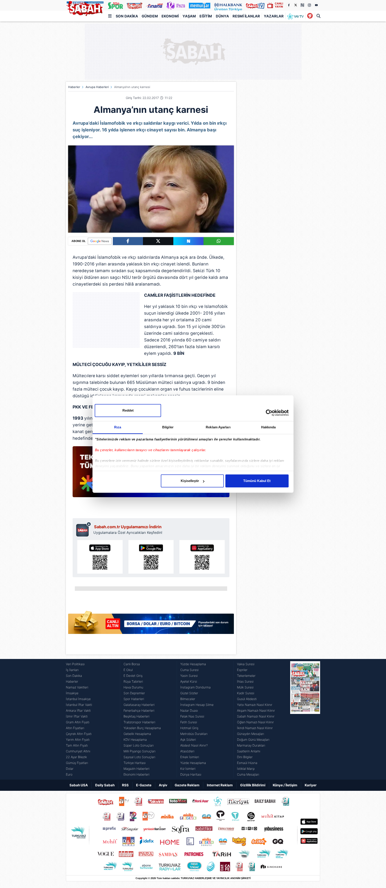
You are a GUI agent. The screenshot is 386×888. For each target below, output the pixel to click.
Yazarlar (274, 16)
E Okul (128, 670)
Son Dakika (127, 16)
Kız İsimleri (187, 768)
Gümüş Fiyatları (77, 763)
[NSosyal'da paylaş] (188, 241)
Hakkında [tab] (268, 427)
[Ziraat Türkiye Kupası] (310, 16)
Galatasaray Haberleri (139, 705)
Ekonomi (170, 16)
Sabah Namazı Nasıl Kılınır (256, 716)
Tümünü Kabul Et (257, 481)
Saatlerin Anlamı (248, 751)
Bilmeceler (187, 699)
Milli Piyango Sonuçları (139, 751)
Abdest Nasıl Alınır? (194, 745)
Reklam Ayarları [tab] (218, 427)
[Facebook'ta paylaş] (128, 241)
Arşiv (163, 785)
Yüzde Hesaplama (193, 664)
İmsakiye (72, 693)
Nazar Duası (189, 710)
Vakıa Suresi (245, 664)
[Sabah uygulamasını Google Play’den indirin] (151, 557)
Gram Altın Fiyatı (77, 722)
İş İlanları (72, 670)
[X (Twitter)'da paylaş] (158, 241)
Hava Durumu (133, 687)
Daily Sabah (105, 785)
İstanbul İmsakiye (78, 699)
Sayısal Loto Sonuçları (139, 757)
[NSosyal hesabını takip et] (302, 5)
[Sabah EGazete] (305, 719)
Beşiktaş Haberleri (136, 716)
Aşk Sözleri (188, 739)
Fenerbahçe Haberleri (139, 710)
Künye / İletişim (285, 785)
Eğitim (205, 16)
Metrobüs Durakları (194, 734)
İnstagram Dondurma (195, 687)
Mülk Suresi (245, 687)
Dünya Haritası (190, 774)
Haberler (74, 87)
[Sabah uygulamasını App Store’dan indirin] (100, 557)
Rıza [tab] (117, 427)
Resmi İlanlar (246, 16)
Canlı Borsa (132, 664)
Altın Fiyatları (75, 728)
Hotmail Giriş (189, 728)
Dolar (69, 768)
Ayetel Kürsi (188, 681)
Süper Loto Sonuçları (139, 745)
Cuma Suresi (189, 670)
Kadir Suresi (245, 693)
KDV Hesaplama (135, 739)
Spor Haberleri (134, 699)
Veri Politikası (75, 664)
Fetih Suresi (188, 722)
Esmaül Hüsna (247, 763)
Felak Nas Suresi (192, 716)
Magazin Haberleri (136, 768)
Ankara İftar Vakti (78, 710)
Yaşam (189, 16)
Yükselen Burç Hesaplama (142, 728)
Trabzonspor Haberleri (139, 722)
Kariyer (311, 785)
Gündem (150, 16)
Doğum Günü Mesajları (253, 739)
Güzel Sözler (189, 693)
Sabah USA (78, 785)
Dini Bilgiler (245, 757)
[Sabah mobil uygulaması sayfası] (83, 529)
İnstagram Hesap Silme (197, 705)
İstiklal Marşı (246, 768)
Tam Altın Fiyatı (77, 745)
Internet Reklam (220, 785)
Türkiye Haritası (135, 763)
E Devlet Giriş (133, 676)
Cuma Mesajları (248, 774)
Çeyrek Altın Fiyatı (79, 734)
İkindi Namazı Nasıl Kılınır (255, 728)
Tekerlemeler (246, 676)
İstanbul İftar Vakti (79, 705)
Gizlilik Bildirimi (252, 785)
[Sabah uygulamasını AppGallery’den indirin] (202, 557)
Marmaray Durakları (251, 745)
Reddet (128, 410)
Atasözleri (187, 751)
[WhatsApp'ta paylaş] (218, 241)
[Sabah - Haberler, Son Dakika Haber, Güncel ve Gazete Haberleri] (85, 7)
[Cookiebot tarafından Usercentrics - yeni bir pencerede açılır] (269, 412)
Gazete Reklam (187, 785)
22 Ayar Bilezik (76, 757)
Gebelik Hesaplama (137, 734)
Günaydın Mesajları (250, 734)
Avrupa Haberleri (97, 87)
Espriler (242, 670)
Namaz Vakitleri (77, 687)
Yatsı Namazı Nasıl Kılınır (254, 705)
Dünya (222, 16)
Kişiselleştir (190, 481)
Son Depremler (134, 693)
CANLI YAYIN (279, 5)
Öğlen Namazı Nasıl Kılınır (255, 722)
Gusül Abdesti (247, 699)
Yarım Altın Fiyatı (78, 739)
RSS (125, 785)
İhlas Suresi (245, 681)
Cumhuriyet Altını (78, 751)
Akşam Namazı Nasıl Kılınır (256, 710)
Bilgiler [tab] (168, 427)
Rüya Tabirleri (133, 681)
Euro (69, 774)
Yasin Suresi (189, 676)
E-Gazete (143, 785)
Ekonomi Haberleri (136, 774)
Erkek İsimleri (189, 757)
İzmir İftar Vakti (77, 716)
